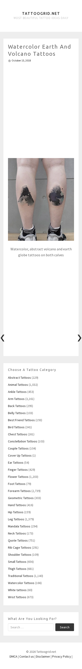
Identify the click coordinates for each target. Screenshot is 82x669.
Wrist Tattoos (17, 597)
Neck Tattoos (17, 533)
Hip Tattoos (15, 512)
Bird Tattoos (16, 427)
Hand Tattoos (17, 505)
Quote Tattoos (18, 540)
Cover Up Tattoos (20, 455)
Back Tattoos (17, 406)
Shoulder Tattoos (19, 555)
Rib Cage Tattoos (19, 547)
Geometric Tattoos (21, 498)
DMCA (13, 656)
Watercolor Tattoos (21, 583)
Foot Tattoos (17, 484)
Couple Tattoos (18, 448)
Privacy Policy (61, 656)
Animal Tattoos (18, 385)
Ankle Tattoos (17, 392)
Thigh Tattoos (17, 569)
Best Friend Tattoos (21, 420)
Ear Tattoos (15, 462)
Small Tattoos (17, 562)
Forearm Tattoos (19, 491)
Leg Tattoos (16, 519)
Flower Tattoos (18, 477)
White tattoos (17, 590)
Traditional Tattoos (20, 576)
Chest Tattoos (17, 434)
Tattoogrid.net (41, 13)
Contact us (26, 656)
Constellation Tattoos (22, 441)
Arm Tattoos (16, 399)
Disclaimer (43, 656)
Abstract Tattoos (19, 377)
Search (64, 627)
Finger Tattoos (18, 470)
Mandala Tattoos (19, 526)
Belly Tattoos (17, 413)
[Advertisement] (41, 108)
